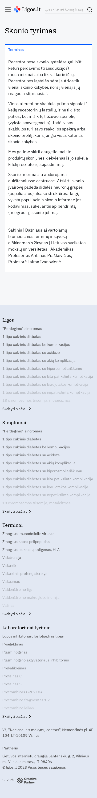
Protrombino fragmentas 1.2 (26, 700)
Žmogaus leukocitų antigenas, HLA (31, 549)
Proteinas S (11, 684)
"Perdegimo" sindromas (22, 328)
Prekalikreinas (14, 668)
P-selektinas (12, 644)
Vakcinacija (11, 557)
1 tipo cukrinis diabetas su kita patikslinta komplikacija (47, 376)
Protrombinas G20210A (22, 692)
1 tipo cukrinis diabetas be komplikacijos (36, 344)
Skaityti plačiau (15, 408)
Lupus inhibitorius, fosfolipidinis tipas (33, 636)
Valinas (8, 605)
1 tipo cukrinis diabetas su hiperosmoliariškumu (42, 368)
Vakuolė (9, 565)
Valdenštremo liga (17, 589)
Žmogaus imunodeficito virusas (28, 533)
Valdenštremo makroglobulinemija (31, 597)
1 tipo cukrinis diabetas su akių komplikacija (39, 360)
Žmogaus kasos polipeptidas (26, 541)
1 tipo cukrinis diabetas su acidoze (31, 352)
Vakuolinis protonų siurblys (24, 573)
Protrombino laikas (18, 708)
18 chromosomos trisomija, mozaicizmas (36, 400)
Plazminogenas (15, 652)
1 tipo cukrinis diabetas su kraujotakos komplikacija (45, 384)
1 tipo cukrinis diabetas (21, 336)
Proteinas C (12, 676)
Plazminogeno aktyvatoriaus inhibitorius (35, 660)
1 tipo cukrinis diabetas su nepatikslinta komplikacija (46, 392)
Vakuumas (11, 581)
